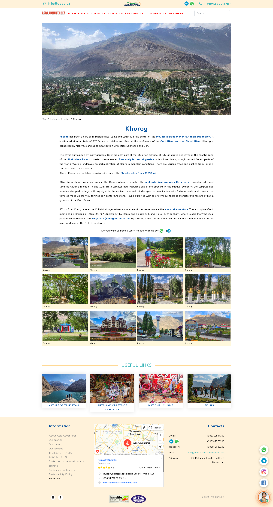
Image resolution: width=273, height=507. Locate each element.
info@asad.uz (59, 3)
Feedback (54, 478)
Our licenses (56, 448)
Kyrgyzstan (96, 13)
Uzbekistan (76, 13)
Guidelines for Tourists (62, 470)
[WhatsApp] (263, 449)
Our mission (56, 440)
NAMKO (220, 497)
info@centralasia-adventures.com (206, 452)
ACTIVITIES (176, 13)
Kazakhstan (134, 13)
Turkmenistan (156, 13)
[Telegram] (263, 460)
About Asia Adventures (63, 435)
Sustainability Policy (60, 474)
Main (44, 119)
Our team (54, 444)
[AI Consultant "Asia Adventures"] (263, 497)
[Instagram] (263, 471)
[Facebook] (263, 482)
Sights (66, 119)
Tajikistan (115, 13)
